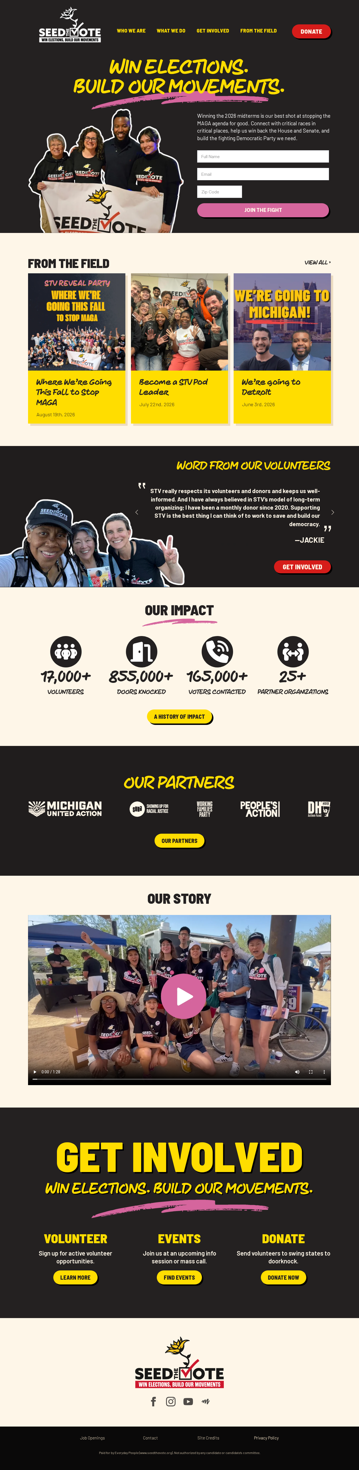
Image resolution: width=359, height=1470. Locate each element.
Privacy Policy (266, 1437)
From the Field (258, 30)
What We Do (171, 30)
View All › (318, 263)
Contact (150, 1437)
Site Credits (208, 1437)
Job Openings (92, 1437)
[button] (136, 512)
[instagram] (171, 1402)
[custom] (206, 1402)
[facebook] (153, 1402)
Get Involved (213, 30)
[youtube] (188, 1402)
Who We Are (131, 30)
